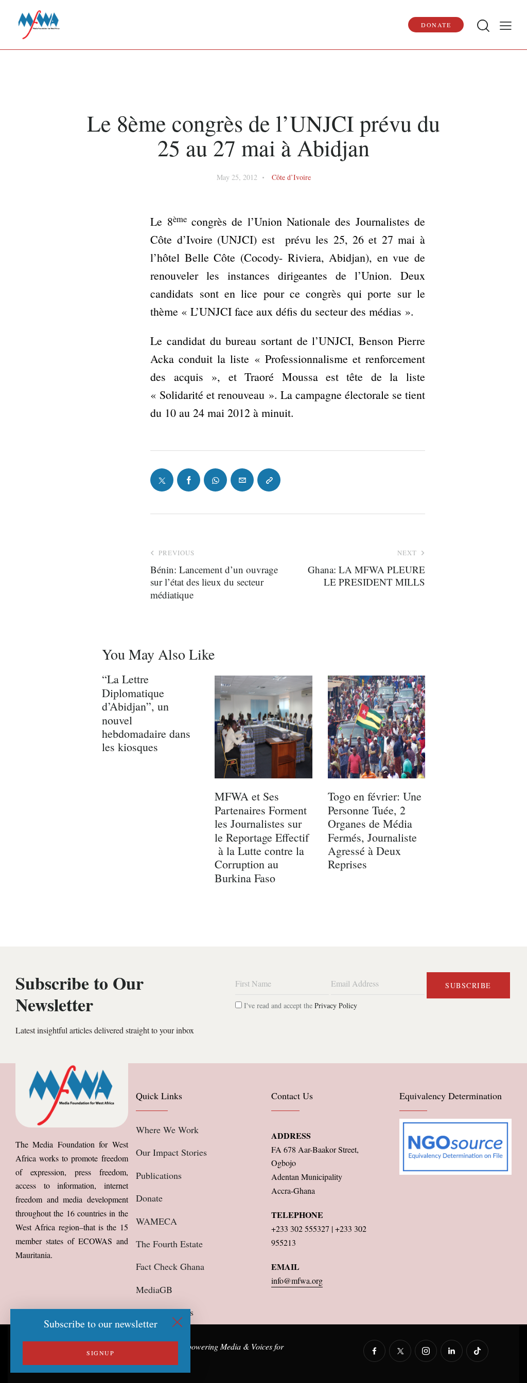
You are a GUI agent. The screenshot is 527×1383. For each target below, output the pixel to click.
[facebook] (374, 1351)
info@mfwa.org (297, 1280)
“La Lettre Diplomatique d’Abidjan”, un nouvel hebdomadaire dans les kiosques (146, 713)
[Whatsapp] (215, 480)
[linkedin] (452, 1351)
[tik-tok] (477, 1351)
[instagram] (426, 1351)
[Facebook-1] (188, 480)
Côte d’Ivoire (291, 177)
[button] (506, 25)
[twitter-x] (400, 1351)
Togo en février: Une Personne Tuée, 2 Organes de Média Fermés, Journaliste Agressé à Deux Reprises (374, 830)
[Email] (242, 480)
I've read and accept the (299, 1005)
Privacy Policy (335, 1005)
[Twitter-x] (161, 480)
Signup (100, 1353)
